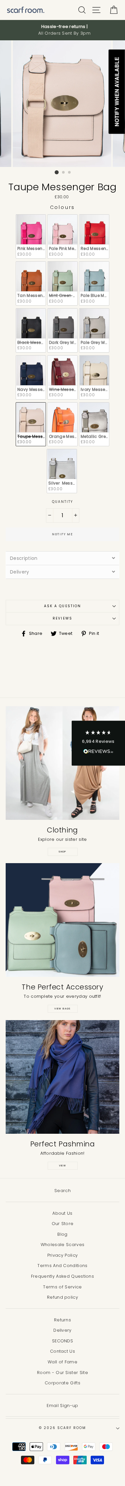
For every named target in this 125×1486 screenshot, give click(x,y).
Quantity (62, 501)
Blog (62, 1234)
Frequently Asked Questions (62, 1276)
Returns (62, 1320)
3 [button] (69, 172)
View (62, 1165)
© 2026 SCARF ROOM (62, 1427)
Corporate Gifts (62, 1383)
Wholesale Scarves (62, 1244)
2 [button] (63, 172)
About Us (62, 1213)
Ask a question (62, 606)
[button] (98, 743)
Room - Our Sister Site (62, 1372)
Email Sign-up (62, 1405)
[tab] (62, 558)
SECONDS (62, 1341)
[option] (62, 30)
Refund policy (62, 1297)
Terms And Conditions (62, 1265)
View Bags (62, 1008)
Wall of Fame (62, 1362)
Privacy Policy (62, 1255)
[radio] (31, 236)
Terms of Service (62, 1287)
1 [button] (57, 172)
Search (62, 1190)
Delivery (62, 1330)
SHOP (62, 851)
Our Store (63, 1223)
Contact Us (62, 1351)
